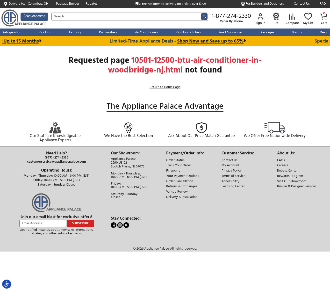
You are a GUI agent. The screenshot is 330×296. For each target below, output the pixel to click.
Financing (173, 171)
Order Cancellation (179, 181)
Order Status (175, 160)
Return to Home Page (165, 87)
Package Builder (67, 4)
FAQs (281, 160)
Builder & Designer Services (296, 186)
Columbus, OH (38, 4)
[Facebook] (114, 225)
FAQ (323, 4)
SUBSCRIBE (80, 223)
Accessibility (230, 181)
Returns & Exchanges (181, 186)
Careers (282, 165)
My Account (230, 165)
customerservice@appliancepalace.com (56, 162)
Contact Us (302, 4)
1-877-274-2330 (231, 16)
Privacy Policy (232, 171)
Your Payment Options (182, 176)
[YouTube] (126, 225)
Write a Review (177, 192)
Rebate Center (287, 171)
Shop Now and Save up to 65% (208, 41)
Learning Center (233, 186)
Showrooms (34, 16)
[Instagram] (120, 225)
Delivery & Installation (182, 197)
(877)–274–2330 (57, 157)
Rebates (91, 4)
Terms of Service (233, 176)
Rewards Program (290, 176)
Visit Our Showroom (291, 181)
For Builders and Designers (264, 4)
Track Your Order (178, 165)
